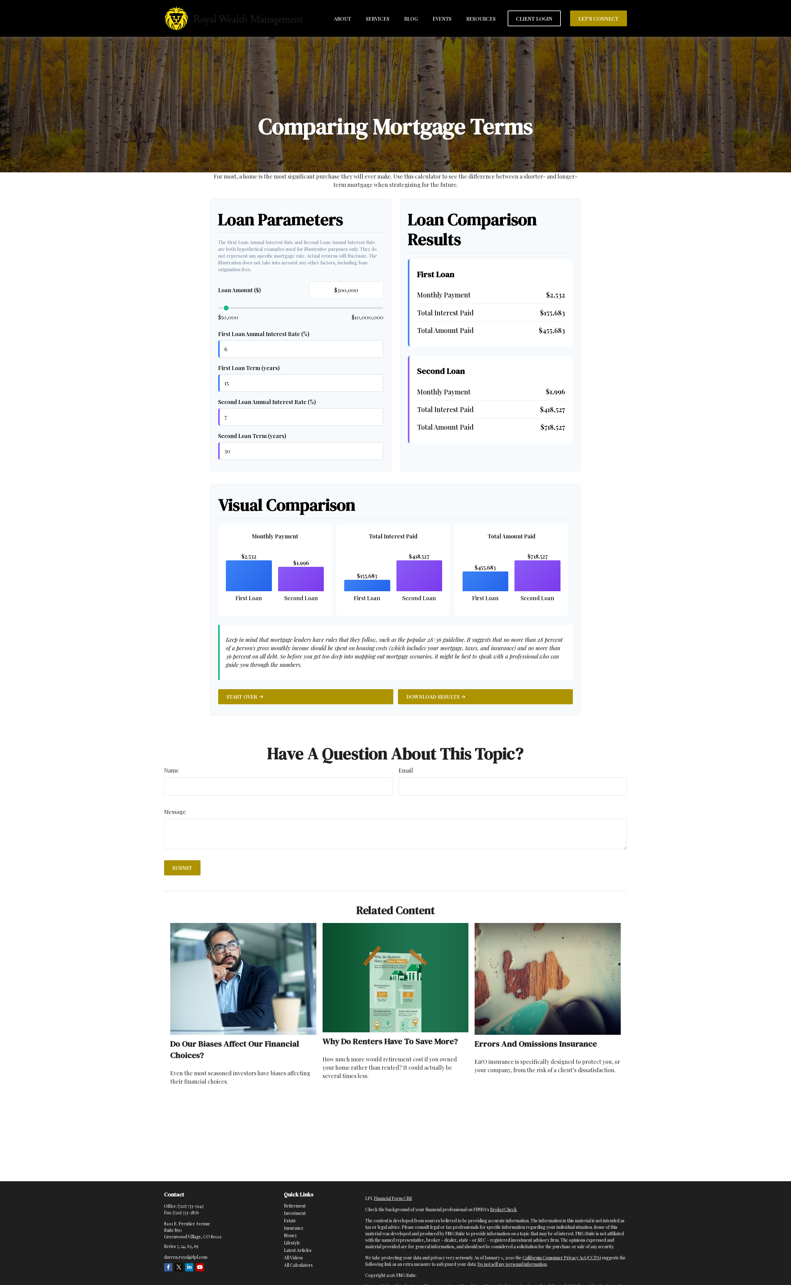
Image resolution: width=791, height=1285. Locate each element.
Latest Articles (297, 1250)
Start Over (241, 696)
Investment (295, 1213)
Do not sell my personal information (512, 1264)
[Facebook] (168, 1267)
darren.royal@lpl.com (185, 1257)
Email (406, 770)
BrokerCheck (503, 1209)
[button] (342, 18)
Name (171, 770)
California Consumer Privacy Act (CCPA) (561, 1258)
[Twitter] (179, 1267)
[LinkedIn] (189, 1267)
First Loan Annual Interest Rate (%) (263, 334)
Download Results (432, 696)
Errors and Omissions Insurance (536, 1043)
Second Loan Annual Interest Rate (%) (267, 402)
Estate (290, 1221)
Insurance (293, 1228)
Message (175, 811)
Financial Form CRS (393, 1198)
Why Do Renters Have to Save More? (390, 1041)
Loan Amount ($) (239, 290)
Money (290, 1235)
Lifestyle (292, 1243)
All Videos (293, 1258)
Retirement (295, 1206)
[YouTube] (200, 1267)
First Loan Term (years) (249, 368)
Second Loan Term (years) (252, 436)
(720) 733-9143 (191, 1206)
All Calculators (298, 1265)
